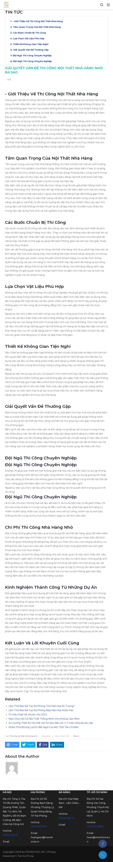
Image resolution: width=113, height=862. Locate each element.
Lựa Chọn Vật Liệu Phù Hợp (28, 38)
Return (76, 736)
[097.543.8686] (103, 855)
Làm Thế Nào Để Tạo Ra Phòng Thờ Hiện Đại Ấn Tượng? (42, 706)
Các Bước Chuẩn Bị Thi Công (29, 32)
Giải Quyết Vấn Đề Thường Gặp (31, 49)
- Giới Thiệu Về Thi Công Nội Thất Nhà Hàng (38, 21)
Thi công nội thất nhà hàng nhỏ (23, 736)
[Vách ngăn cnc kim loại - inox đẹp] (6, 4)
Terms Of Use (26, 856)
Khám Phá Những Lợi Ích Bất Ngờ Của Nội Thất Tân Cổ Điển (44, 727)
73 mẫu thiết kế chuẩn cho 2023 (28, 714)
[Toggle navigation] (108, 4)
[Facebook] (103, 844)
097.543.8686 (95, 826)
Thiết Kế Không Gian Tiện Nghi (30, 44)
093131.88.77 (10, 835)
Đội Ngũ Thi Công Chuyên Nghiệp (32, 55)
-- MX (8, 79)
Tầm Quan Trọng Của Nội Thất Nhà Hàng (37, 27)
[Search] (102, 5)
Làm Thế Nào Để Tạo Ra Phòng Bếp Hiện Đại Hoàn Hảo (41, 710)
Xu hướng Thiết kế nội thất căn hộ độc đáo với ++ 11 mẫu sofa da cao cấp (51, 723)
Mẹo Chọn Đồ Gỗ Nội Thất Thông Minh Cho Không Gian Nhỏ (44, 718)
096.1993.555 (39, 826)
